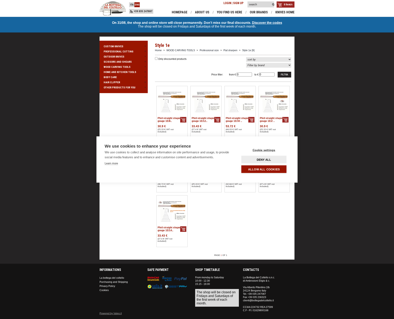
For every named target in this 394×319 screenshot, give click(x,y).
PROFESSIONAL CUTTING (118, 51)
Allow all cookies (264, 169)
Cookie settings (264, 150)
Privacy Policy (107, 286)
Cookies (104, 290)
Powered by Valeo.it (111, 313)
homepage (179, 12)
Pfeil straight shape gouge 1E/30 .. (237, 120)
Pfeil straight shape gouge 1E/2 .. (271, 120)
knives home (284, 12)
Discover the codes (267, 22)
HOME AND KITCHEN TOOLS (120, 72)
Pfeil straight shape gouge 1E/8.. (169, 120)
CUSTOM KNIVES (113, 46)
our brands (259, 12)
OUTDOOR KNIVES (114, 56)
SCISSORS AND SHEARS (118, 61)
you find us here (229, 12)
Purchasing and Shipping (114, 282)
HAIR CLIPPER (112, 82)
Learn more (111, 163)
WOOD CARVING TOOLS (117, 66)
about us (202, 12)
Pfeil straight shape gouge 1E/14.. (169, 229)
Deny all (264, 159)
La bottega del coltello (112, 277)
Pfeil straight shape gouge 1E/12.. (203, 120)
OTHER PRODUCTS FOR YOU (119, 87)
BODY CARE (110, 77)
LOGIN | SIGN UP (233, 3)
